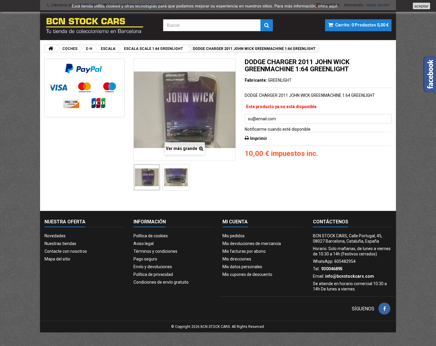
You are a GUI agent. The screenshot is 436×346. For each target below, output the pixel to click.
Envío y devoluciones (152, 266)
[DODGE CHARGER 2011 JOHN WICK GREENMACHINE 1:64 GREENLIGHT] (147, 177)
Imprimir (258, 138)
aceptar (421, 6)
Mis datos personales (242, 266)
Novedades (55, 235)
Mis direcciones (236, 259)
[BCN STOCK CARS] (99, 25)
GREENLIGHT (280, 80)
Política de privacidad (153, 274)
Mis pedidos (233, 235)
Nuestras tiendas (60, 243)
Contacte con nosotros (65, 251)
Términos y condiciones (155, 251)
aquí (333, 6)
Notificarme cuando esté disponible (278, 129)
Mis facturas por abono (244, 251)
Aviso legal (143, 243)
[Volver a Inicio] (50, 48)
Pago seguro (145, 259)
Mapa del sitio (57, 259)
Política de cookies (150, 235)
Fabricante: (256, 80)
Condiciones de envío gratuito (161, 282)
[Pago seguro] (84, 88)
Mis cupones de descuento (247, 274)
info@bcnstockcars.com (349, 276)
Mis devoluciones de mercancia (251, 243)
